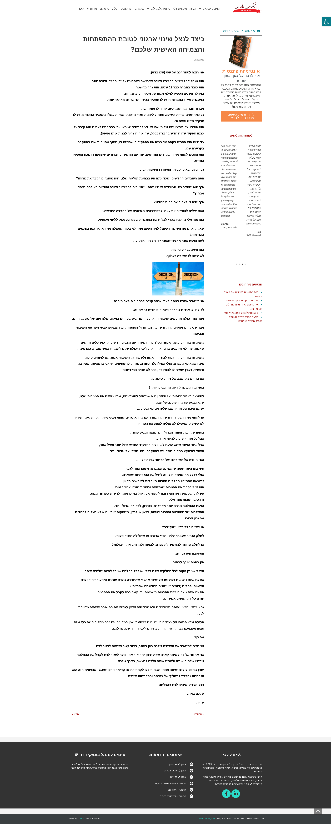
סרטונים (104, 8)
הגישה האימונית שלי (184, 8)
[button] (326, 21)
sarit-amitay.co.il (207, 819)
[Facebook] (226, 793)
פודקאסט (126, 8)
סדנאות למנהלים (160, 8)
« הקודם (199, 714)
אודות (93, 8)
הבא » (75, 714)
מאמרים (139, 8)
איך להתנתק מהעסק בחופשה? (241, 300)
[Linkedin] (235, 793)
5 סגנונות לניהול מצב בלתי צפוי (241, 312)
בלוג (114, 8)
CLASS (81, 819)
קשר (81, 8)
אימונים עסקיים (211, 8)
